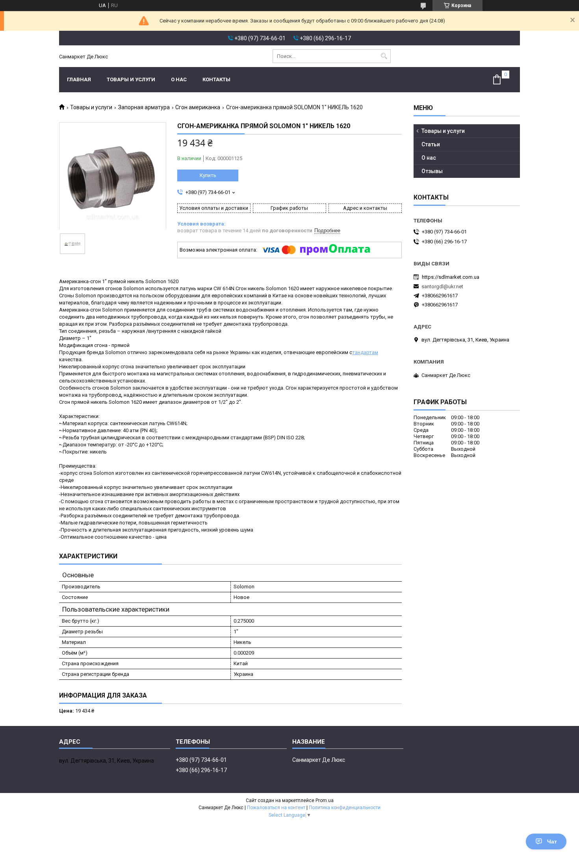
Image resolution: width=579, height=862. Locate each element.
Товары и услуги (131, 79)
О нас (179, 79)
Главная (79, 79)
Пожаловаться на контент (276, 807)
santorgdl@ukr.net (442, 286)
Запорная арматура (144, 107)
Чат (552, 841)
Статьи (430, 144)
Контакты (216, 79)
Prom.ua (324, 800)
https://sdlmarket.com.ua (450, 277)
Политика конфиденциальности (344, 807)
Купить (208, 175)
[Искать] (384, 56)
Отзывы (432, 171)
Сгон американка (197, 107)
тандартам (365, 352)
